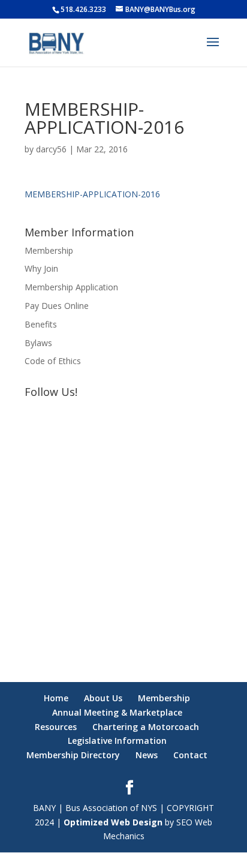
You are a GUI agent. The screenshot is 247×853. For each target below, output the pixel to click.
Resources (56, 726)
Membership (49, 250)
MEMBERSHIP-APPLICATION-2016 (92, 194)
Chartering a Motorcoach (145, 726)
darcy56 (51, 149)
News (146, 755)
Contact (190, 755)
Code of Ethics (53, 361)
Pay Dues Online (57, 305)
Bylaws (38, 343)
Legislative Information (117, 740)
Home (56, 698)
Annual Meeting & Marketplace (117, 712)
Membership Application (71, 287)
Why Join (41, 268)
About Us (103, 698)
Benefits (41, 324)
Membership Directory (73, 755)
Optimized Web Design (113, 822)
